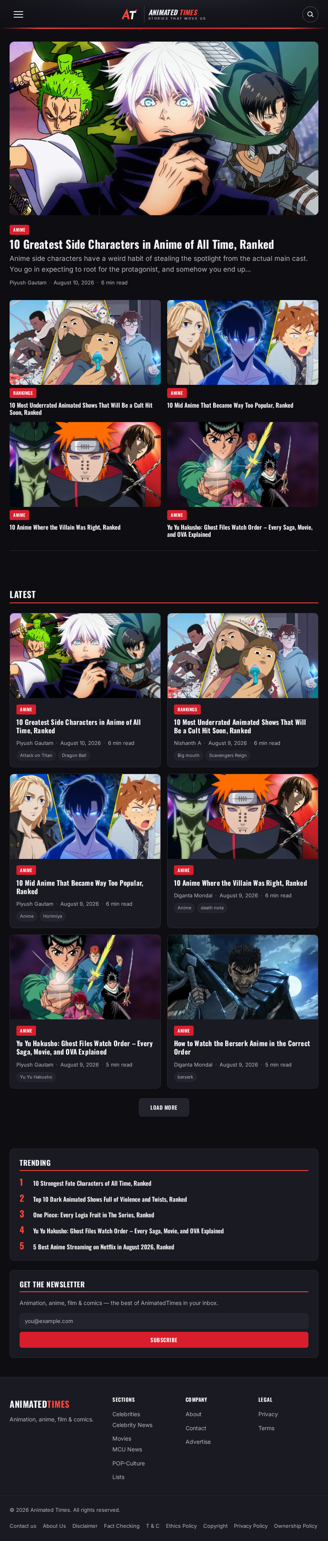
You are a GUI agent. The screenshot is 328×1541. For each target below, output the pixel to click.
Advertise (198, 1442)
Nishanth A (187, 743)
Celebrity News (132, 1424)
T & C (153, 1526)
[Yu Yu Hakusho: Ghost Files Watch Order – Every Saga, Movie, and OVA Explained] (242, 464)
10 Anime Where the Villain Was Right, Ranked (65, 526)
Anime (19, 229)
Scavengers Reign (228, 755)
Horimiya (52, 916)
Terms (266, 1428)
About (194, 1414)
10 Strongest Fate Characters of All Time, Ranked (92, 1183)
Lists (118, 1477)
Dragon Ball (74, 755)
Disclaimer (85, 1526)
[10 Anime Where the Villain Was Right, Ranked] (85, 464)
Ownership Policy (295, 1526)
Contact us (23, 1526)
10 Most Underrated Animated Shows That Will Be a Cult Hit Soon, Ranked (81, 408)
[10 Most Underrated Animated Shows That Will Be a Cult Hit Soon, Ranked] (85, 342)
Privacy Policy (251, 1526)
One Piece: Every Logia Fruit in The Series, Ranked (93, 1215)
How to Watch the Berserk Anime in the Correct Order (242, 1047)
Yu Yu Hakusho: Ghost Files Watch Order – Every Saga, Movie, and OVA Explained (239, 530)
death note (212, 908)
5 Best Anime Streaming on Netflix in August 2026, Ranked (103, 1247)
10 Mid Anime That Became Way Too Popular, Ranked (230, 404)
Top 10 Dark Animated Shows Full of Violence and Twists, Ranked (110, 1199)
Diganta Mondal (193, 895)
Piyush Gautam (28, 282)
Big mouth (189, 755)
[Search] (310, 14)
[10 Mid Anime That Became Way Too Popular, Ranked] (242, 342)
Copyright (215, 1526)
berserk (185, 1077)
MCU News (127, 1449)
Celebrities (126, 1414)
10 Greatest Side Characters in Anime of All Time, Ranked (142, 244)
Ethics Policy (181, 1526)
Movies (121, 1438)
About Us (54, 1526)
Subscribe (164, 1340)
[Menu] (18, 14)
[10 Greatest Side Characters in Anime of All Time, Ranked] (164, 128)
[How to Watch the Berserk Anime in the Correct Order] (243, 977)
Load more (164, 1107)
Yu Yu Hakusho (36, 1077)
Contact (196, 1428)
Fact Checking (122, 1526)
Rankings (23, 393)
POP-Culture (128, 1463)
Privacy (268, 1414)
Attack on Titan (36, 755)
